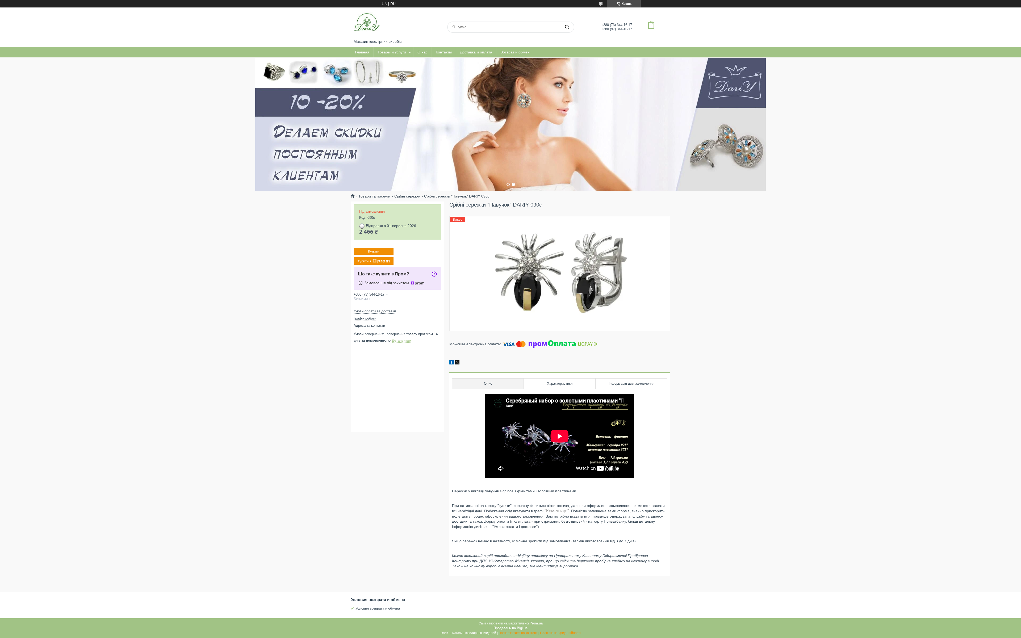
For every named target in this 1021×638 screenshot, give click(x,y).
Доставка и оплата (476, 52)
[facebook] (451, 363)
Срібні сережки (407, 196)
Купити (373, 251)
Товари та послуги (374, 196)
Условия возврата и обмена (377, 608)
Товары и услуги (392, 52)
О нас (422, 52)
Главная (362, 52)
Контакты (444, 52)
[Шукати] (567, 27)
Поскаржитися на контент (518, 633)
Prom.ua (536, 623)
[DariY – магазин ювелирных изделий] (367, 23)
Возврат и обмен (515, 52)
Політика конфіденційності (560, 633)
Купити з (364, 261)
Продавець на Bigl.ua (510, 628)
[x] (457, 363)
